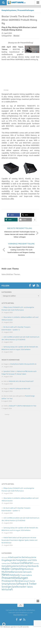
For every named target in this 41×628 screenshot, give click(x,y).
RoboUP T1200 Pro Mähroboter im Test (22, 406)
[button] (13, 215)
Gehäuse (15, 563)
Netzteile (18, 572)
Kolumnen (36, 563)
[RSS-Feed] (37, 285)
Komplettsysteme (9, 10)
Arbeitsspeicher (15, 557)
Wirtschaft (7, 589)
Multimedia (8, 571)
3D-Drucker (5, 557)
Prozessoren (8, 580)
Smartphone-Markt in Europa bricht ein (23, 364)
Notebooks (15, 575)
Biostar (16, 36)
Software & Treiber (26, 583)
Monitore (28, 569)
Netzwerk (27, 572)
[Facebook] (29, 285)
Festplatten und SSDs (26, 560)
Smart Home (29, 581)
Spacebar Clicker (9, 371)
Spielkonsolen (19, 586)
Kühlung (23, 566)
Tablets (30, 587)
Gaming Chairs (6, 563)
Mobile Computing (13, 568)
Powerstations (26, 575)
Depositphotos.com (20, 615)
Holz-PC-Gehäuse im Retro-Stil (20, 388)
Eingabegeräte (9, 560)
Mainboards (33, 566)
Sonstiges (6, 586)
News (5, 574)
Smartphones (9, 583)
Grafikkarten (26, 563)
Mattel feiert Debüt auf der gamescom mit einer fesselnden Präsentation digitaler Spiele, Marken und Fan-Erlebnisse (19, 540)
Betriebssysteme (29, 557)
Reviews (19, 580)
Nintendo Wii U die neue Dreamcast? (21, 381)
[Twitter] (33, 285)
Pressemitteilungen (26, 10)
